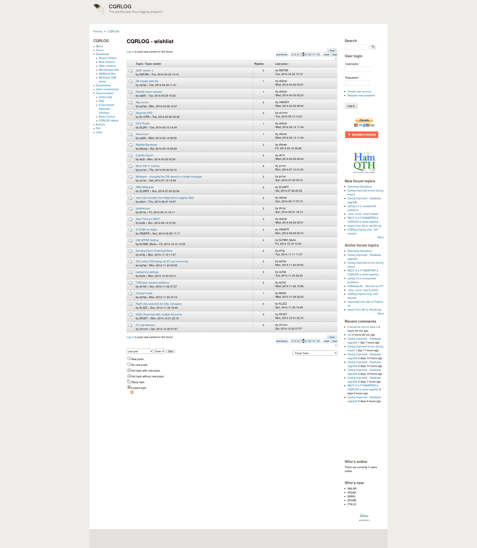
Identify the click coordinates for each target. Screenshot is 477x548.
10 (309, 54)
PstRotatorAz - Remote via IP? (365, 286)
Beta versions (107, 62)
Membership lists (109, 69)
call (349, 334)
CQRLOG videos (108, 120)
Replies (259, 63)
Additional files (107, 73)
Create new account (359, 91)
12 (318, 54)
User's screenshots (107, 89)
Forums (97, 31)
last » (335, 56)
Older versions (107, 66)
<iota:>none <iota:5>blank (363, 214)
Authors (100, 124)
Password (352, 77)
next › (327, 54)
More (381, 237)
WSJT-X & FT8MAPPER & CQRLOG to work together (363, 219)
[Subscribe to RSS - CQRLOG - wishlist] (132, 392)
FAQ (101, 101)
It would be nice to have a (363, 327)
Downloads (102, 54)
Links (99, 132)
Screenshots (103, 85)
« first (331, 50)
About (99, 46)
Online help (105, 97)
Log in (130, 51)
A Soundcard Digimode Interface (106, 108)
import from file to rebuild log (364, 225)
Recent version (107, 58)
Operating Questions (360, 186)
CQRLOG (120, 6)
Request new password (361, 95)
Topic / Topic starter (148, 63)
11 (313, 54)
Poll (98, 128)
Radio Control (107, 116)
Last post (281, 63)
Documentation (105, 93)
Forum (100, 50)
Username (352, 64)
